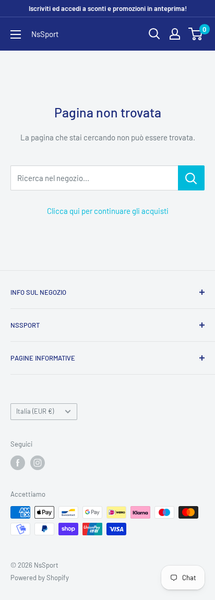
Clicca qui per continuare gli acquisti (108, 210)
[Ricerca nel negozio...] (191, 177)
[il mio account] (175, 34)
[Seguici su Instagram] (37, 462)
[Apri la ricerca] (154, 34)
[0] (195, 34)
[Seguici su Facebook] (17, 462)
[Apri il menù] (15, 34)
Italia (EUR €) (35, 411)
